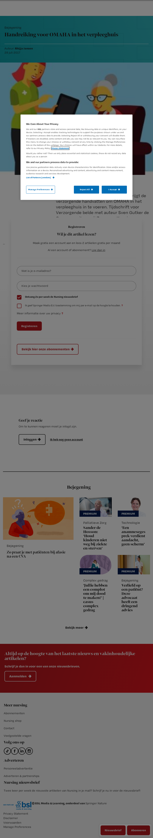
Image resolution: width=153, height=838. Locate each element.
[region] (76, 157)
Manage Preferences (39, 189)
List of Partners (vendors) (38, 177)
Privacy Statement (60, 148)
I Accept (112, 189)
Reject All (85, 189)
